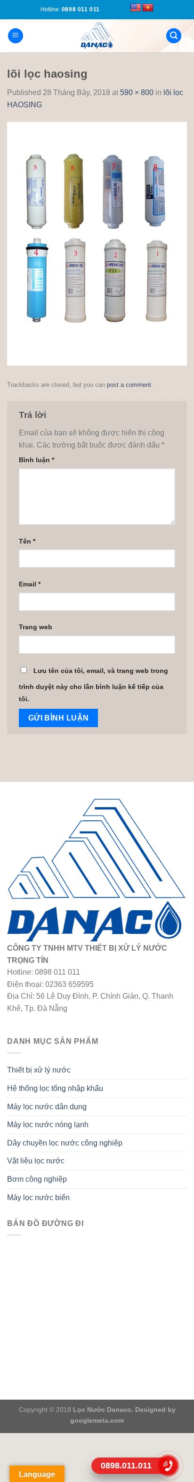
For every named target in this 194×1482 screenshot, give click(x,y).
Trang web (35, 627)
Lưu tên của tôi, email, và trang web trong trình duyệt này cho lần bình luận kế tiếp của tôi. (93, 685)
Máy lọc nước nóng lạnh (48, 1125)
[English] (135, 8)
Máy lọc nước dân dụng (47, 1107)
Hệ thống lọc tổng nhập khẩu (55, 1088)
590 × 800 (137, 92)
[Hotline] (168, 1465)
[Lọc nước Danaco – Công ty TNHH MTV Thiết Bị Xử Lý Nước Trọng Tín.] (97, 35)
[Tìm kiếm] (173, 36)
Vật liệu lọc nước (36, 1161)
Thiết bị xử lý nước (39, 1070)
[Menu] (15, 36)
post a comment (129, 384)
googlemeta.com (97, 1420)
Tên (27, 541)
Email (29, 584)
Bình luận (36, 460)
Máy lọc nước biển (38, 1198)
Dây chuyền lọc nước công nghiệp (64, 1143)
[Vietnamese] (148, 8)
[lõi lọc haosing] (97, 244)
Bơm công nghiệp (37, 1179)
